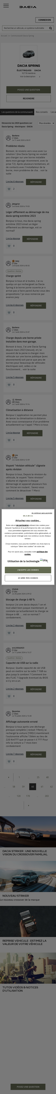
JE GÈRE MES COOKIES (28, 578)
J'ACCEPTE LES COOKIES (28, 570)
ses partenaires (22, 525)
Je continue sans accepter (42, 513)
